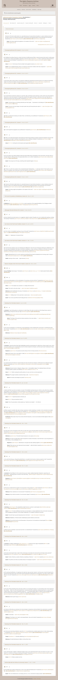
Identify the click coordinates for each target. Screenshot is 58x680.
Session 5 (48, 44)
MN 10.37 (10, 511)
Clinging (18, 594)
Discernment (33, 251)
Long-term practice (46, 328)
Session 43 (18, 644)
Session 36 (18, 536)
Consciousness (14, 489)
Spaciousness (6, 594)
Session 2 (18, 303)
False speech (34, 288)
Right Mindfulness (43, 507)
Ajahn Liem (37, 41)
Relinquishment (13, 171)
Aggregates (27, 204)
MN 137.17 (10, 396)
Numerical (23, 9)
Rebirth (46, 60)
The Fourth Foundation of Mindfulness (13, 196)
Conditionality (7, 83)
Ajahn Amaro (32, 270)
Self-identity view (38, 38)
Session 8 (19, 148)
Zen (9, 418)
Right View (22, 204)
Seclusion (18, 38)
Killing (18, 348)
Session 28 (18, 465)
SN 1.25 (9, 372)
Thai (28, 232)
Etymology (32, 489)
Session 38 (18, 581)
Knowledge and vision (8, 654)
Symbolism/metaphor (41, 98)
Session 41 (18, 602)
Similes (43, 38)
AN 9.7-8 (10, 657)
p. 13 (35, 168)
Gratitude (30, 83)
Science (42, 491)
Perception (39, 295)
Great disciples (27, 636)
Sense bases (6, 158)
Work (20, 439)
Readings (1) (45, 23)
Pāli (50, 115)
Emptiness (28, 140)
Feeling (15, 103)
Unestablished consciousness (14, 414)
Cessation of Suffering (19, 255)
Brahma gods (23, 414)
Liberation (31, 328)
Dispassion (13, 42)
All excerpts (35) (6, 23)
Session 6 (19, 88)
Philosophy (40, 314)
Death (9, 204)
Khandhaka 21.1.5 (12, 636)
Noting (23, 574)
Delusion (48, 81)
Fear (46, 98)
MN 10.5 (45, 543)
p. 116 (42, 291)
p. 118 (36, 369)
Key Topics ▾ (25, 5)
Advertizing (29, 281)
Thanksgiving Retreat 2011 (11, 73)
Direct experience (9, 103)
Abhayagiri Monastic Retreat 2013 (12, 210)
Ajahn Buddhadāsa (47, 291)
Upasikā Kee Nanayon (44, 250)
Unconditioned (32, 364)
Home (21, 5)
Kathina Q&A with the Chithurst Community (14, 662)
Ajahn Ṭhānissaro (26, 392)
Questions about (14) (20, 23)
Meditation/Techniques (33, 297)
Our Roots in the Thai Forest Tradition (13, 224)
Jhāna (11, 140)
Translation (28, 508)
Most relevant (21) (13, 23)
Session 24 (27, 263)
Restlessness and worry (21, 99)
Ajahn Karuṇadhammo (14, 203)
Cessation (20, 489)
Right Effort (19, 232)
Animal (14, 348)
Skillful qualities (50, 218)
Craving (49, 653)
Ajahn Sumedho (45, 411)
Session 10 (18, 382)
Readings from (10, 303)
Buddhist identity (31, 412)
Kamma (34, 60)
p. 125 (27, 543)
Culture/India (36, 394)
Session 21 (18, 452)
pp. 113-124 (38, 270)
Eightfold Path (43, 231)
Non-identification (28, 38)
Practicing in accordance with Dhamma (42, 478)
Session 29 (18, 499)
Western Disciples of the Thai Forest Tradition (15, 263)
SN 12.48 (34, 487)
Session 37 (18, 565)
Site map (39, 678)
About (38, 5)
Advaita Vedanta (26, 364)
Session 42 (18, 624)
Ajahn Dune (24, 654)
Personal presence (42, 350)
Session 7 (19, 122)
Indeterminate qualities (7, 17)
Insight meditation (12, 99)
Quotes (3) (40, 23)
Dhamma (12, 107)
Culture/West (30, 394)
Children (12, 83)
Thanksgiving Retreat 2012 (42, 44)
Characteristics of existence (17, 17)
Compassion (23, 68)
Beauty (36, 160)
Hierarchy (19, 9)
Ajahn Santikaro (17, 354)
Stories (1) (36, 23)
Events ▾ (33, 5)
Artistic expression (22, 596)
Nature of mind (23, 281)
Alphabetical (34, 9)
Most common (28, 9)
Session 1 (27, 662)
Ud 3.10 (9, 285)
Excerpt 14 (51, 44)
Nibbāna (30, 60)
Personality (36, 435)
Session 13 (24, 224)
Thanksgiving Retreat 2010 (11, 50)
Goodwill (50, 156)
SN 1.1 (9, 235)
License (34, 678)
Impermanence (24, 171)
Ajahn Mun (25, 232)
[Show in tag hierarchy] (30, 17)
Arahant (18, 68)
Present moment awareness (41, 431)
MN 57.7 (36, 58)
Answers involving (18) (29, 23)
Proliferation (28, 99)
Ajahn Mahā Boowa (12, 68)
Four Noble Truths (38, 64)
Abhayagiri (18, 633)
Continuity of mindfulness (18, 251)
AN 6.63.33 (10, 64)
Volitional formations (20, 314)
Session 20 (18, 423)
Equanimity (6, 394)
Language (8, 107)
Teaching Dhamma (33, 204)
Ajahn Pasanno (13, 38)
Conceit (51, 280)
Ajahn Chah (45, 106)
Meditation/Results (20, 632)
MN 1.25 (9, 399)
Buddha (5, 204)
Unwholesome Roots (8, 251)
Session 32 (24, 196)
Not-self (16, 83)
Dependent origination (42, 474)
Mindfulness (6, 171)
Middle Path (31, 474)
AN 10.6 (25, 631)
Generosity (35, 83)
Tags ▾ (30, 5)
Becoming (40, 594)
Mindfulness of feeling (49, 529)
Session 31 (24, 240)
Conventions (27, 314)
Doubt (18, 478)
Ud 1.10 (9, 295)
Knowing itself (24, 218)
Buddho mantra (38, 489)
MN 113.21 (10, 143)
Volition (37, 60)
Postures (36, 636)
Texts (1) (49, 23)
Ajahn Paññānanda (41, 353)
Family (22, 38)
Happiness (48, 41)
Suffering (9, 42)
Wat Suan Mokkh (28, 353)
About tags (39, 9)
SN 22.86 (21, 203)
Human (27, 68)
